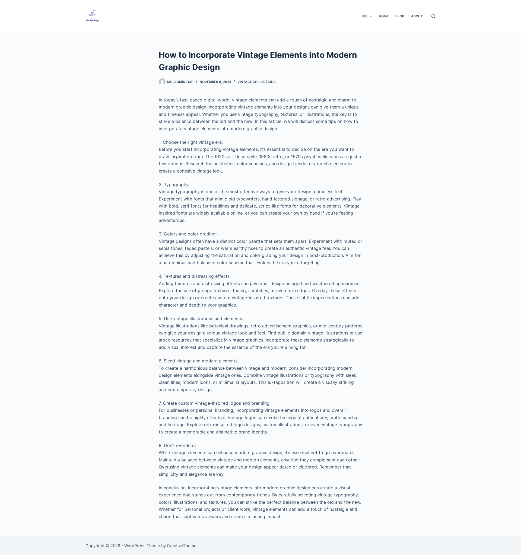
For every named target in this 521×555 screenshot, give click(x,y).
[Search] (433, 16)
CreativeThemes (183, 545)
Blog (399, 16)
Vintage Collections (256, 82)
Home (384, 16)
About (417, 16)
